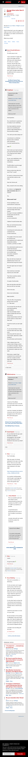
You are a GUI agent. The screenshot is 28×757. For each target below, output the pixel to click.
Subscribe (13, 18)
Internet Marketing (19, 688)
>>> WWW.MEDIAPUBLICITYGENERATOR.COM (14, 547)
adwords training (13, 487)
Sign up (23, 2)
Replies (7, 655)
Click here (9, 490)
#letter (9, 41)
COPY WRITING (7, 16)
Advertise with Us (21, 6)
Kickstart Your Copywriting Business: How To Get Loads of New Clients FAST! (13, 422)
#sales (17, 41)
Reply (7, 667)
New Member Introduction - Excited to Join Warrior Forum (14, 670)
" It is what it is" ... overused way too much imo (15, 646)
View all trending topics (9, 710)
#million (13, 41)
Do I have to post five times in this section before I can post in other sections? (14, 659)
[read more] (14, 654)
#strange (6, 43)
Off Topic (16, 648)
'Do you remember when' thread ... (14, 698)
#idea (5, 41)
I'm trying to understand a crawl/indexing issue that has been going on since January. (14, 685)
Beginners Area (17, 663)
